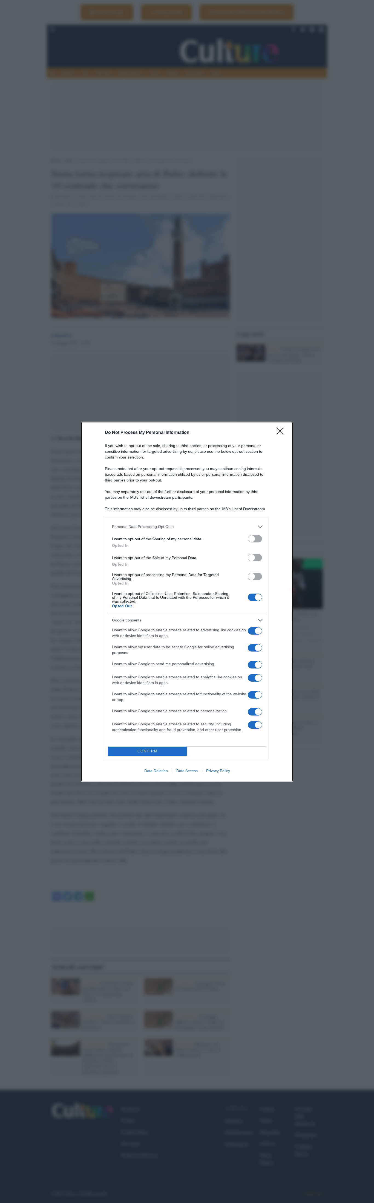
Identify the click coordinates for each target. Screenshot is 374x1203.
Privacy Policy (218, 771)
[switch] (255, 538)
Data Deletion (156, 771)
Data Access (187, 771)
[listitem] (187, 527)
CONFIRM (147, 751)
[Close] (282, 433)
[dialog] (187, 601)
